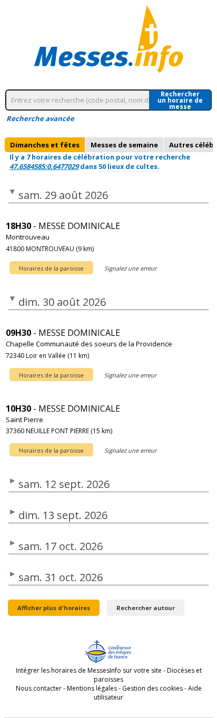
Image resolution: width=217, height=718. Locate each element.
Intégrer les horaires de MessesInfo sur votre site (89, 670)
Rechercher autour (145, 608)
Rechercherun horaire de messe (180, 100)
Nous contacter (39, 688)
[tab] (45, 144)
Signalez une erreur (130, 268)
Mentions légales (92, 688)
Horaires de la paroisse (51, 268)
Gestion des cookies (152, 688)
